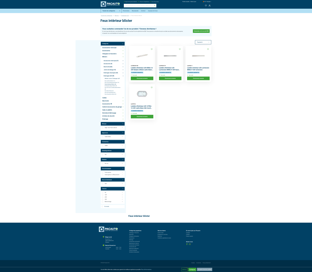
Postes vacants (186, 1)
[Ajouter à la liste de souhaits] (151, 49)
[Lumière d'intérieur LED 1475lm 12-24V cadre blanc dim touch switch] (142, 94)
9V (114, 192)
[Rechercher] (154, 5)
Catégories (105, 43)
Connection (105, 141)
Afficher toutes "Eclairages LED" (112, 78)
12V (114, 195)
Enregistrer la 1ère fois (163, 234)
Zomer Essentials (133, 250)
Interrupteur (114, 172)
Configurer (192, 269)
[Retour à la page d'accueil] (111, 5)
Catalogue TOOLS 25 (134, 232)
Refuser (184, 269)
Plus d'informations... (146, 269)
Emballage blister (107, 150)
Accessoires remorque (134, 245)
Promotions (131, 238)
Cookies (193, 262)
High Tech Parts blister (114, 127)
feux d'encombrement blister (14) (112, 82)
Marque (104, 123)
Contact (188, 234)
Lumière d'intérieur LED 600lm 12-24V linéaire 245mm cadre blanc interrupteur (142, 69)
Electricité (131, 234)
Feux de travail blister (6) (110, 92)
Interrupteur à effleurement (114, 174)
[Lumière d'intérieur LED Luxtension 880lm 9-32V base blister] (170, 56)
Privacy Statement (207, 262)
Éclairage (131, 239)
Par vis (114, 163)
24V (114, 197)
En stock (106, 206)
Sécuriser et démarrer (134, 248)
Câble (114, 145)
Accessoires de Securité (134, 241)
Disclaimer (198, 262)
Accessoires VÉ (132, 246)
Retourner (160, 236)
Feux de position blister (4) (110, 94)
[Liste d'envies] (205, 5)
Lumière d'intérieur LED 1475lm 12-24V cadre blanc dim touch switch (141, 107)
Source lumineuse (107, 179)
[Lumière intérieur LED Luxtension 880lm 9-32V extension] (198, 56)
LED (114, 183)
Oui (114, 154)
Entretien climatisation (134, 252)
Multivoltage (114, 201)
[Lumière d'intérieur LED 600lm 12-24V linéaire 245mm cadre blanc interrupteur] (142, 56)
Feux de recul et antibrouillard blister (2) (112, 88)
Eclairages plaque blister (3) (111, 85)
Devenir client (160, 232)
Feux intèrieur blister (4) (110, 84)
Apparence (105, 132)
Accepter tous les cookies (204, 269)
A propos (188, 232)
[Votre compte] (209, 5)
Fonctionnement (106, 168)
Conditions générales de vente (164, 238)
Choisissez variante (142, 78)
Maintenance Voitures (134, 243)
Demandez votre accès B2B (201, 31)
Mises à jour (193, 1)
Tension (104, 188)
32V (114, 199)
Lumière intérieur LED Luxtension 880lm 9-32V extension (198, 69)
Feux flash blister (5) (109, 90)
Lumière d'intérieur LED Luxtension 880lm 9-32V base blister (169, 69)
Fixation (104, 159)
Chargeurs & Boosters (134, 236)
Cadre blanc (114, 136)
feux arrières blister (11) (110, 80)
